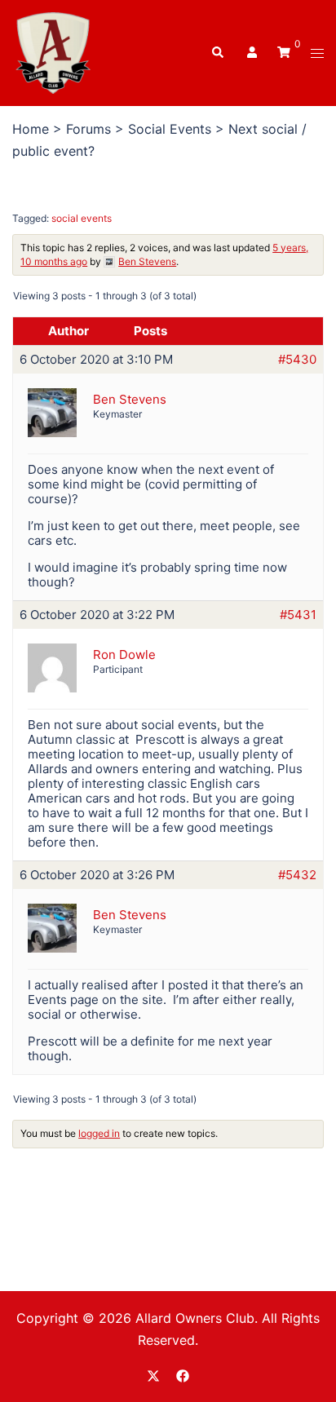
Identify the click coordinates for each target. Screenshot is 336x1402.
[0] (283, 52)
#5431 (298, 615)
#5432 (297, 875)
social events (81, 218)
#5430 (297, 359)
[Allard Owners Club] (53, 51)
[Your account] (250, 53)
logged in (99, 1133)
